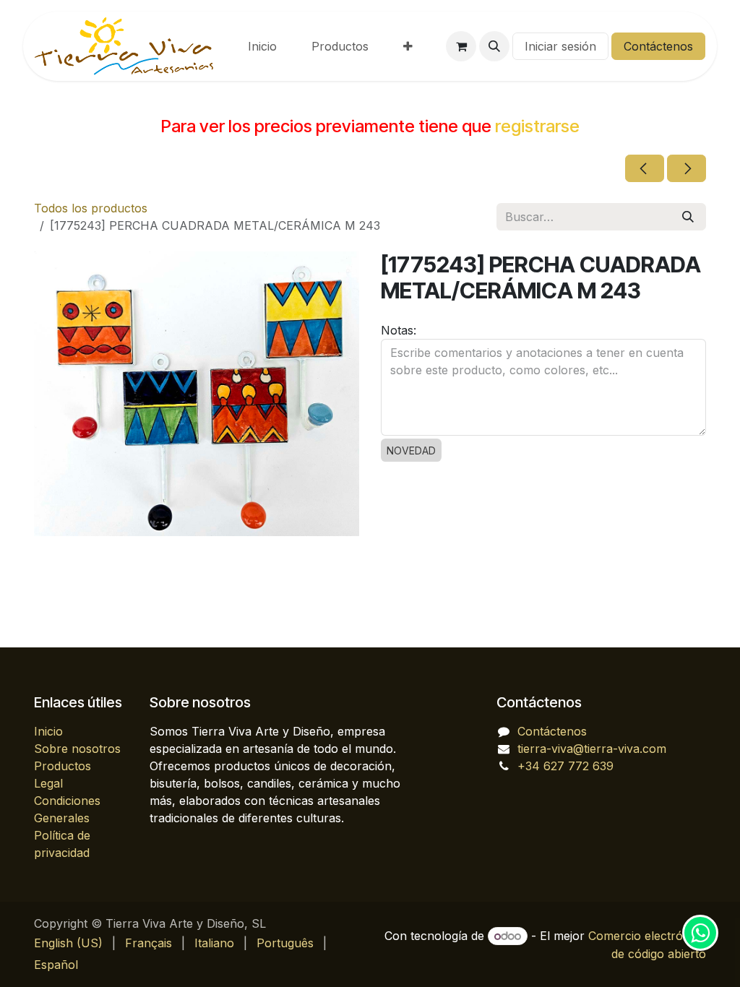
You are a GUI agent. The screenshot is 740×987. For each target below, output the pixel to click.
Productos (62, 766)
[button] (494, 46)
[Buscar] (688, 216)
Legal (48, 783)
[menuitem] (262, 46)
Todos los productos (90, 208)
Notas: (398, 330)
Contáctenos (658, 46)
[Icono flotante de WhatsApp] (700, 933)
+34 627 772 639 (565, 766)
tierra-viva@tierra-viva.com (591, 748)
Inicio (48, 731)
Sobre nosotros (77, 748)
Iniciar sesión (560, 46)
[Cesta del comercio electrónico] (461, 46)
